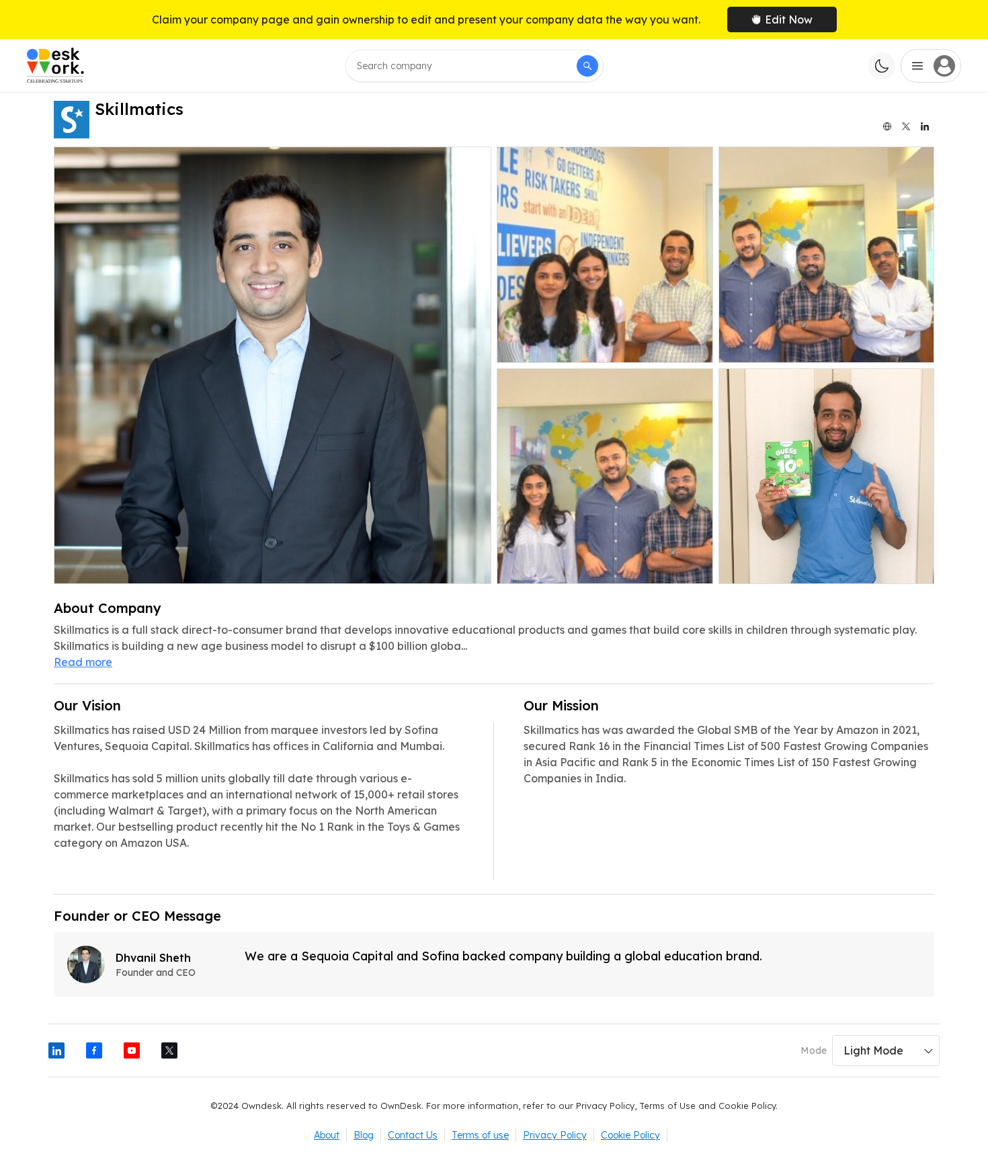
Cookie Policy (630, 1135)
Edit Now (789, 19)
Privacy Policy (555, 1135)
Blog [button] (364, 1135)
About (326, 1135)
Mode (813, 1050)
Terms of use (480, 1135)
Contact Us (413, 1135)
